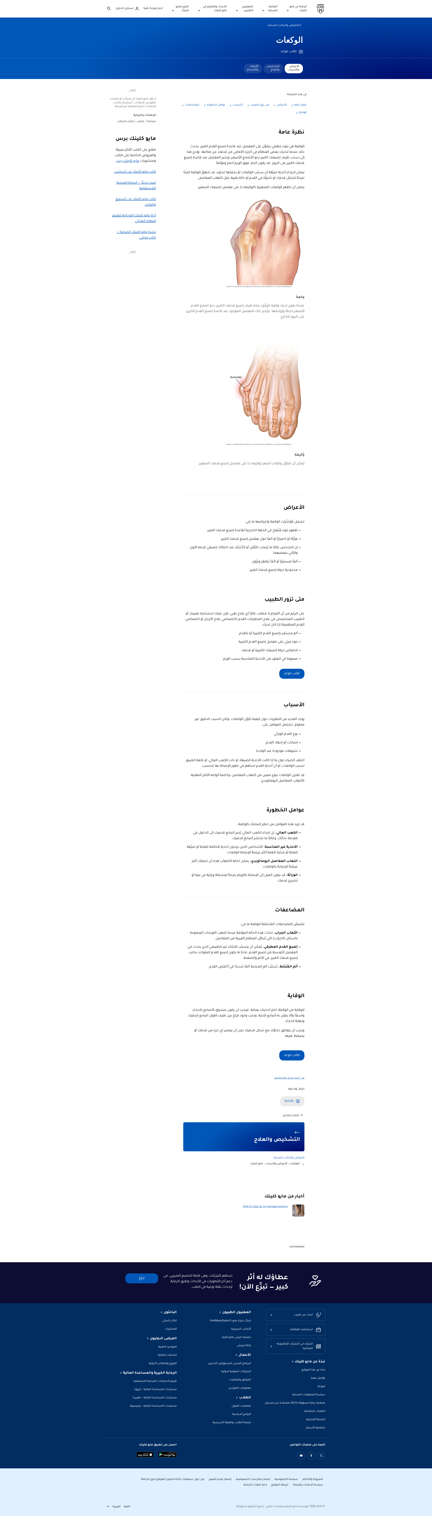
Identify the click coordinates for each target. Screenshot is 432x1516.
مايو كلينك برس (127, 161)
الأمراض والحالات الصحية (283, 25)
